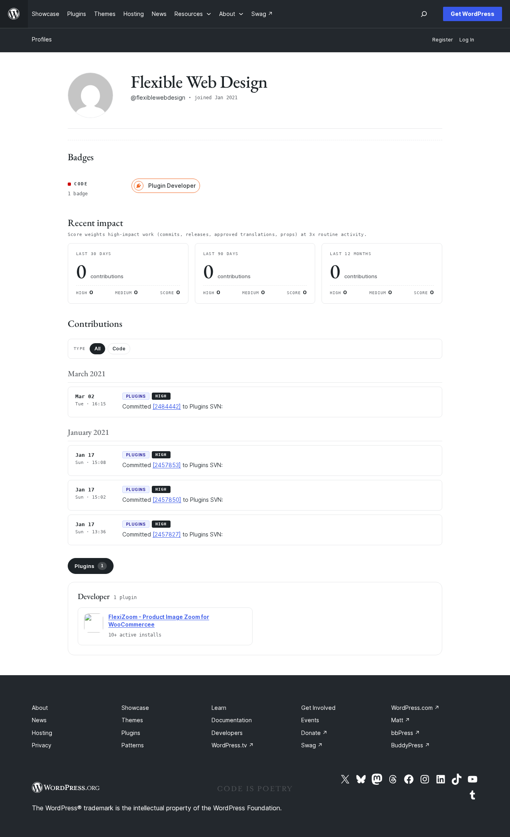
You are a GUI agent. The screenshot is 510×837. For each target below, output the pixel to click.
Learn (219, 707)
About (40, 707)
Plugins (89, 566)
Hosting (42, 732)
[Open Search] (424, 14)
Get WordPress (472, 13)
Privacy (41, 745)
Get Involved (318, 707)
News (39, 720)
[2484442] (167, 406)
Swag (312, 745)
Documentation (232, 720)
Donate (314, 732)
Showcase (135, 707)
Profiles (42, 39)
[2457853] (167, 465)
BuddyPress (410, 745)
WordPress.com (415, 707)
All (97, 349)
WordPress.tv (233, 745)
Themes (132, 720)
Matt (400, 720)
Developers (227, 732)
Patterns (133, 745)
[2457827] (167, 534)
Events (310, 720)
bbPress (405, 732)
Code (119, 349)
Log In (466, 40)
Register (442, 40)
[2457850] (167, 499)
